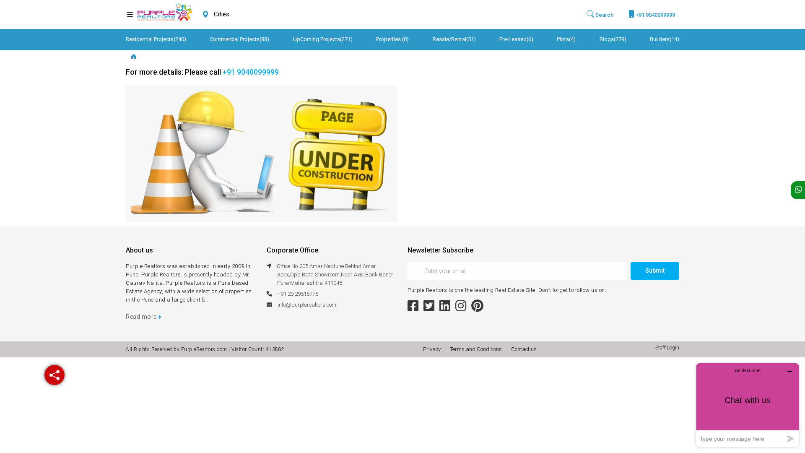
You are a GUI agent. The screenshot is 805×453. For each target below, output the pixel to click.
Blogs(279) (613, 39)
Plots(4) (566, 39)
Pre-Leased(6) (516, 39)
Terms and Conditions (477, 349)
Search (603, 15)
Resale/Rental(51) (454, 39)
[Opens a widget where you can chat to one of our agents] (747, 405)
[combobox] (241, 14)
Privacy (433, 349)
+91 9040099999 (654, 15)
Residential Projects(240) (156, 39)
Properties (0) (392, 39)
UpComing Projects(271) (323, 39)
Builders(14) (664, 39)
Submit (655, 270)
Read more (142, 316)
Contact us (524, 349)
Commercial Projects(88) (239, 39)
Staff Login (667, 348)
